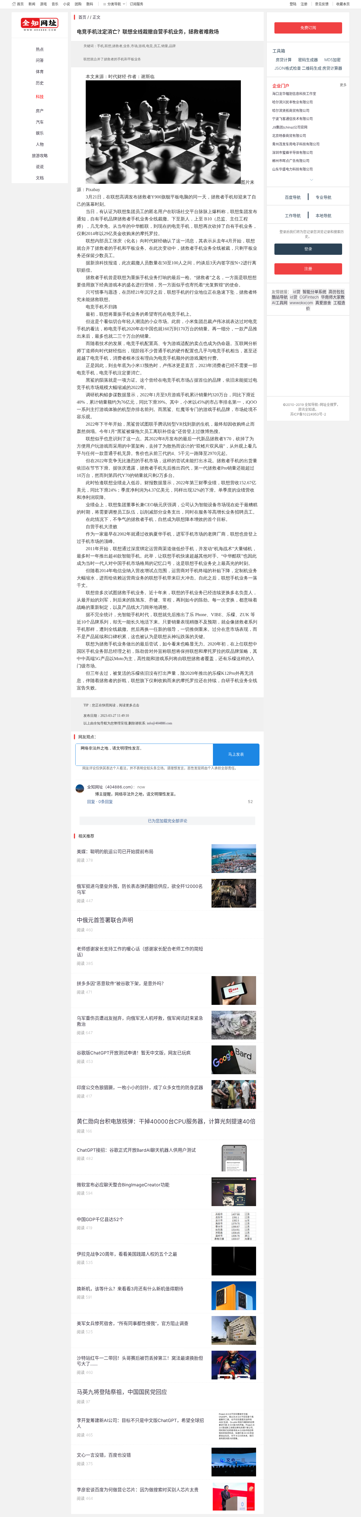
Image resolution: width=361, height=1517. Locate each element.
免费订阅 (308, 28)
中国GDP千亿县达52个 (100, 1219)
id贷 (296, 291)
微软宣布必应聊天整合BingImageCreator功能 (123, 1184)
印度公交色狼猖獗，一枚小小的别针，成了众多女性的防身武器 (140, 1087)
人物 (40, 144)
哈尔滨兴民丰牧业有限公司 (292, 102)
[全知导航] (35, 35)
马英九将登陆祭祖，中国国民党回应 (122, 1392)
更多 (343, 85)
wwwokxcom (301, 302)
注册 (304, 4)
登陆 (293, 4)
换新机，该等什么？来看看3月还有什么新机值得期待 (130, 1289)
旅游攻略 (40, 155)
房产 (40, 110)
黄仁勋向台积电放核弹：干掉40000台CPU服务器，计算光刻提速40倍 (166, 1121)
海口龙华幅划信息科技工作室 (294, 94)
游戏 (43, 4)
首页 (20, 4)
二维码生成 (312, 68)
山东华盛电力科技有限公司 (292, 169)
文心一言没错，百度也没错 (104, 1455)
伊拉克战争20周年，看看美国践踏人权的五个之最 (127, 1254)
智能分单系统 (314, 291)
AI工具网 (279, 302)
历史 (40, 82)
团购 (78, 4)
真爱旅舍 (323, 302)
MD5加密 (332, 59)
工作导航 (293, 215)
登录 (308, 249)
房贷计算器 (332, 68)
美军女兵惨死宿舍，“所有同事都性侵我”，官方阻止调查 (132, 1323)
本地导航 (323, 215)
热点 (40, 49)
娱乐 (40, 133)
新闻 (31, 4)
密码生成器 (308, 59)
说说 (40, 166)
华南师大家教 (333, 297)
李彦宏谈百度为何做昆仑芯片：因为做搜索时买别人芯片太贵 (138, 1489)
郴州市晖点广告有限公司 (290, 161)
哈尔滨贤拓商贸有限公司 (290, 111)
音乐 (55, 4)
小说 (66, 4)
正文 (96, 17)
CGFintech (309, 297)
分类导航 (114, 4)
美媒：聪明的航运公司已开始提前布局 (115, 851)
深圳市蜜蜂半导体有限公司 (292, 153)
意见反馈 (322, 4)
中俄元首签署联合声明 (105, 920)
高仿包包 (336, 291)
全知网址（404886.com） (110, 786)
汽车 (40, 122)
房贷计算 (284, 59)
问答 (40, 60)
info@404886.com (159, 723)
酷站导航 (280, 297)
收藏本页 (343, 4)
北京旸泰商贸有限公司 (289, 136)
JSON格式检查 (287, 68)
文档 (40, 177)
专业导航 (323, 197)
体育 (40, 71)
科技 (40, 96)
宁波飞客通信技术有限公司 (292, 119)
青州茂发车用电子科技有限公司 (296, 144)
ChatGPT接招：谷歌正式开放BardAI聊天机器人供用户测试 (136, 1150)
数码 (89, 4)
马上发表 (236, 754)
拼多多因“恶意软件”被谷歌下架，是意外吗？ (121, 983)
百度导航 (293, 197)
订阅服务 (136, 4)
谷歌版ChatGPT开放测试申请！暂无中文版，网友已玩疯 (134, 1053)
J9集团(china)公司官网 (289, 127)
